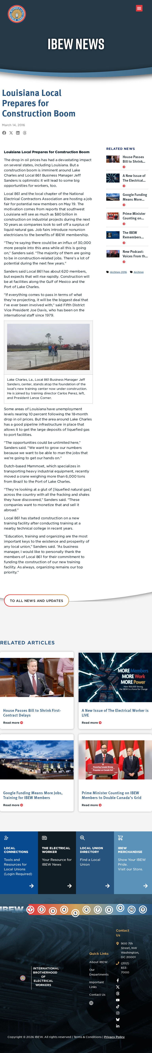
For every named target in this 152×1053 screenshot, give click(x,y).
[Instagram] (118, 1013)
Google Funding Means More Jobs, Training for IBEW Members (33, 795)
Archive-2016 (118, 272)
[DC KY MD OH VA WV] (64, 910)
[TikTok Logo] (118, 1006)
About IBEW (98, 962)
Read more (11, 722)
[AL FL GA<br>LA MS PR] (75, 913)
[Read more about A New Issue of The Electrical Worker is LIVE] (124, 185)
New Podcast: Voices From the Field (135, 256)
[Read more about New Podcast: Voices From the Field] (124, 261)
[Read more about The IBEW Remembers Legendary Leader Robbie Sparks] (124, 242)
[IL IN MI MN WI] (86, 910)
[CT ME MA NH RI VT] (42, 909)
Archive (139, 272)
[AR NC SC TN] (132, 910)
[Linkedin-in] (118, 1026)
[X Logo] (118, 987)
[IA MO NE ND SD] (143, 909)
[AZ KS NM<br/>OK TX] (98, 910)
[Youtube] (118, 1000)
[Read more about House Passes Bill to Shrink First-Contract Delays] (124, 166)
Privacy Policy (114, 1037)
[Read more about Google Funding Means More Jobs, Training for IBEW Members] (124, 204)
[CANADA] (30, 910)
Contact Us (97, 994)
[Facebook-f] (118, 980)
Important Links (96, 985)
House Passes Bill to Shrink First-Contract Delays (133, 163)
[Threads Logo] (118, 993)
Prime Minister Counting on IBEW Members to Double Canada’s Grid (111, 795)
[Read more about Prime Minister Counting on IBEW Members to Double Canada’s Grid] (124, 223)
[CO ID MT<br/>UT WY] (109, 910)
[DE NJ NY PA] (53, 911)
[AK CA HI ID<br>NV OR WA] (120, 908)
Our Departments (98, 972)
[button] (139, 8)
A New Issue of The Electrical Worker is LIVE (134, 180)
